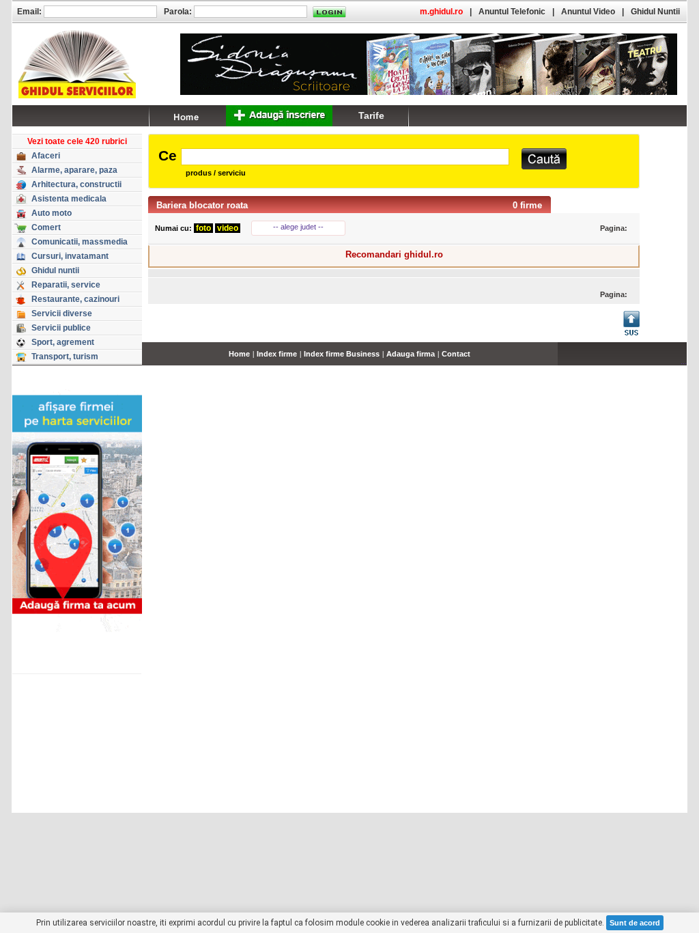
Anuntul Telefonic (512, 11)
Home (239, 354)
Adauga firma (410, 354)
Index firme (277, 354)
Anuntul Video (588, 11)
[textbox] (345, 156)
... (684, 361)
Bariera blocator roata (202, 205)
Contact (456, 354)
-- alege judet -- (298, 227)
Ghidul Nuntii (655, 11)
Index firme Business (342, 354)
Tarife (371, 115)
